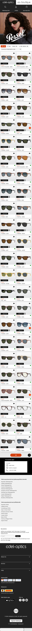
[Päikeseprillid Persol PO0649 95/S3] (8, 190)
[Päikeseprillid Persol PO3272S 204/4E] (8, 274)
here (9, 540)
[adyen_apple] (14, 580)
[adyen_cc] (2, 580)
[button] (8, 2)
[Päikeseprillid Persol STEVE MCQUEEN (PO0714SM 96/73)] (23, 157)
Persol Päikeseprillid (6, 485)
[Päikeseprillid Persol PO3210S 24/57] (8, 107)
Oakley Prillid (4, 506)
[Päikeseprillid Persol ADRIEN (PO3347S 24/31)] (8, 357)
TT (9, 623)
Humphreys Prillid (5, 508)
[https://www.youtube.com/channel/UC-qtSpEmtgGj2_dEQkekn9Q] (26, 600)
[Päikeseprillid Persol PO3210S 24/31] (8, 157)
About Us (3, 557)
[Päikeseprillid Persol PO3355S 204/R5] (23, 274)
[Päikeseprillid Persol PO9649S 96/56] (8, 174)
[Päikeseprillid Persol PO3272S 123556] (23, 207)
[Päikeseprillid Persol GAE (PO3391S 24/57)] (23, 124)
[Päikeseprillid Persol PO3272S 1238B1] (8, 440)
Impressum (20, 623)
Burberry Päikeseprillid (7, 497)
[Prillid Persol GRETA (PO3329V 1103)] (23, 407)
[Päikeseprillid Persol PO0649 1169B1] (23, 357)
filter (4, 46)
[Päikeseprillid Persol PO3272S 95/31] (23, 140)
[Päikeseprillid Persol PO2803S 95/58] (8, 124)
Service (3, 563)
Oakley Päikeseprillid (6, 483)
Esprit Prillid (4, 520)
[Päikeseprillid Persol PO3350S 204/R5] (23, 240)
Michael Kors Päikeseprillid (8, 492)
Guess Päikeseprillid (6, 494)
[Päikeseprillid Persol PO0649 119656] (23, 440)
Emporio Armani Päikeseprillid (9, 490)
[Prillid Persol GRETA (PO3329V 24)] (8, 407)
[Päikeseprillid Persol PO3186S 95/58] (23, 307)
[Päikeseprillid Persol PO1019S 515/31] (8, 424)
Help (2, 570)
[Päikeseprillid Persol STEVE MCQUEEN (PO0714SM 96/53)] (8, 390)
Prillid (16, 10)
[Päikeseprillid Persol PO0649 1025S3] (23, 174)
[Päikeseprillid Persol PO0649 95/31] (8, 207)
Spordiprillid (26, 10)
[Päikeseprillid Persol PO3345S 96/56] (23, 340)
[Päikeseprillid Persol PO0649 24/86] (8, 90)
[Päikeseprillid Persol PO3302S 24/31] (8, 340)
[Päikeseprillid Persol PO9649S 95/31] (8, 257)
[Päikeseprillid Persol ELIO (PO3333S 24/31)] (23, 424)
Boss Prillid (4, 517)
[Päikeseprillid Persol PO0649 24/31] (8, 73)
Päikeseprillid (6, 10)
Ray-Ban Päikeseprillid (7, 481)
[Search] (5, 7)
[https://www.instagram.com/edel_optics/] (23, 600)
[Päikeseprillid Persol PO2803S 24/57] (8, 224)
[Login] (16, 7)
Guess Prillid (4, 515)
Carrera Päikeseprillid (6, 487)
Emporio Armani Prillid (7, 511)
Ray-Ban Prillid (5, 504)
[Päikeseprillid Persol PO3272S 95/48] (23, 73)
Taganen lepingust (16, 620)
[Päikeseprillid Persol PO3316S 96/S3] (23, 190)
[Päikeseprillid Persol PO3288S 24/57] (23, 257)
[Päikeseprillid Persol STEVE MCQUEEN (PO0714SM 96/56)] (8, 57)
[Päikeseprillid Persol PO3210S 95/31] (23, 290)
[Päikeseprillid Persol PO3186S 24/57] (8, 240)
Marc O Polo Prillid (5, 509)
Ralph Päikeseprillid (6, 495)
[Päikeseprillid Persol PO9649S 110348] (23, 224)
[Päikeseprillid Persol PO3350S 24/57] (8, 324)
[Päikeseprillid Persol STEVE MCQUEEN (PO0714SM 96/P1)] (23, 57)
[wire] (18, 580)
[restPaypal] (10, 580)
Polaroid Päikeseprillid (6, 488)
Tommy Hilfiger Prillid (6, 518)
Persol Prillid (4, 513)
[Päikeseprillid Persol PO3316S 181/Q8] (23, 324)
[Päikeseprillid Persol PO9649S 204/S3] (8, 140)
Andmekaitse (13, 623)
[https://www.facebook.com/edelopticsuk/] (20, 600)
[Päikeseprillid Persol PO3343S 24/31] (8, 374)
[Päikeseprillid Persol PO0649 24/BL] (23, 374)
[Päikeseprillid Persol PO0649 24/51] (23, 90)
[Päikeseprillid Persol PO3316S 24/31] (8, 307)
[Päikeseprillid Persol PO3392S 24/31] (23, 390)
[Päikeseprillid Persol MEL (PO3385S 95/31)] (8, 290)
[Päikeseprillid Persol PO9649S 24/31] (23, 107)
